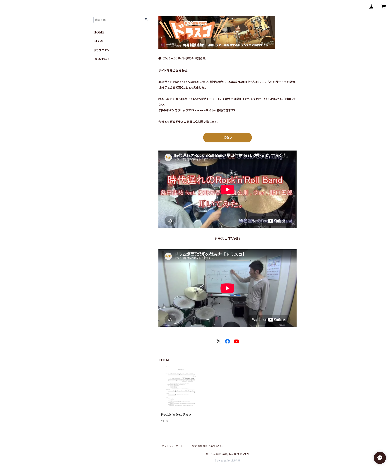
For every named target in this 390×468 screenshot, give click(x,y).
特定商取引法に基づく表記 (207, 446)
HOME (99, 32)
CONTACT (102, 59)
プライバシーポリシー (174, 446)
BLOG (98, 41)
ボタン (227, 138)
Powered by (223, 460)
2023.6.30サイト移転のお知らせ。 (185, 58)
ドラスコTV (101, 50)
